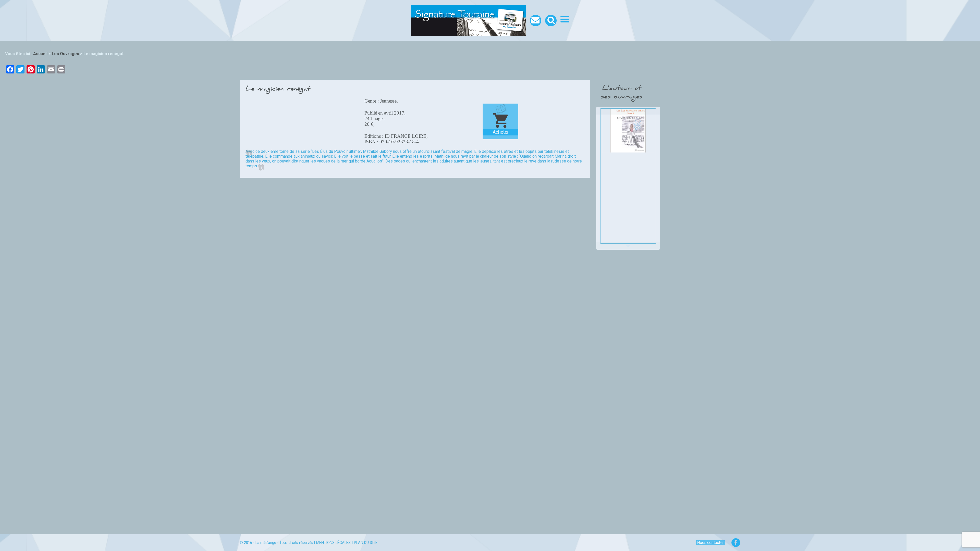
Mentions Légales (333, 543)
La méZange (265, 543)
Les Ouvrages (65, 53)
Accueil (40, 53)
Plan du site (365, 543)
